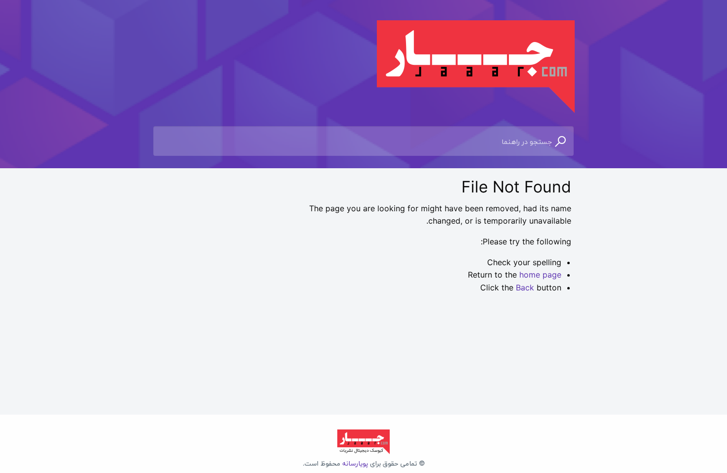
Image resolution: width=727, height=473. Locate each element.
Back (525, 287)
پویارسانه (355, 463)
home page (540, 275)
